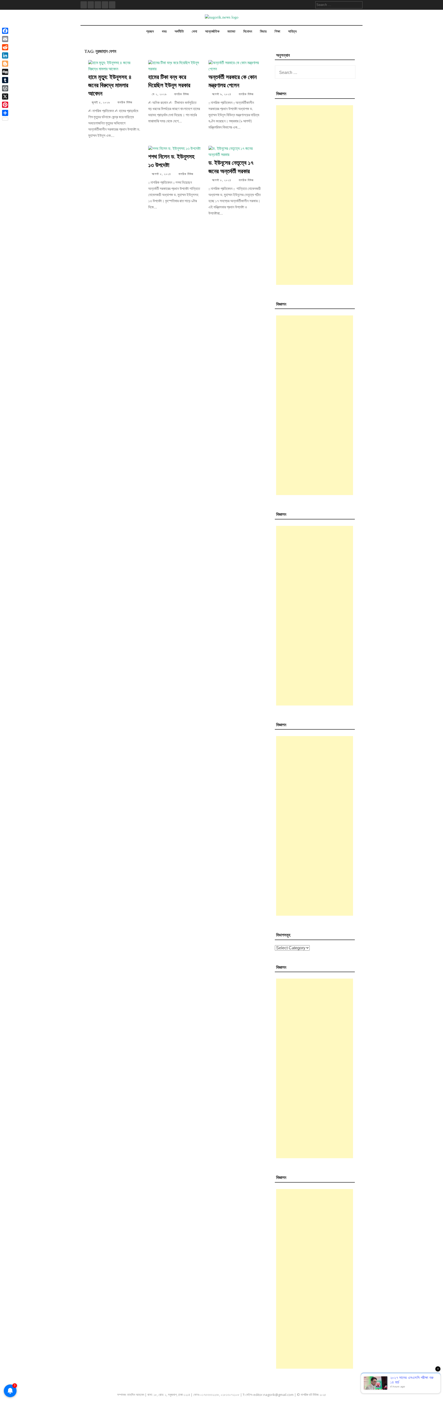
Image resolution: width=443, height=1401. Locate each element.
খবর (164, 31)
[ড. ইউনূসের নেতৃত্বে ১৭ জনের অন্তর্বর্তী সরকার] (234, 155)
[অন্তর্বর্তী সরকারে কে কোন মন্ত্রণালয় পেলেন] (234, 69)
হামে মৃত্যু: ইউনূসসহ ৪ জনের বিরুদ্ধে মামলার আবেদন (110, 85)
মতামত (231, 31)
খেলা (194, 31)
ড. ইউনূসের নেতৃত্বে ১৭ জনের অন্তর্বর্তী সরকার (231, 166)
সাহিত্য (292, 31)
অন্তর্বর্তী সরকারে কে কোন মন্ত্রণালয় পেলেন (232, 81)
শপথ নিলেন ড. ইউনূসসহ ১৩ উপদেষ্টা (171, 160)
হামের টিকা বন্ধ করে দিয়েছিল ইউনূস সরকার (169, 81)
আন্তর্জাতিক (212, 31)
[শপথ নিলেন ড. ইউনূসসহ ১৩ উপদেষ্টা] (174, 148)
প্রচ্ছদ (150, 31)
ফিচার (263, 31)
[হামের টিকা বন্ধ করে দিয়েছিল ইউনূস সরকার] (174, 69)
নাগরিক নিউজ (124, 102)
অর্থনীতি (179, 31)
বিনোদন (247, 31)
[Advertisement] (314, 195)
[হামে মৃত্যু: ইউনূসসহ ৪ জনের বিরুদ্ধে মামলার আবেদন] (114, 69)
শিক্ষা (277, 31)
